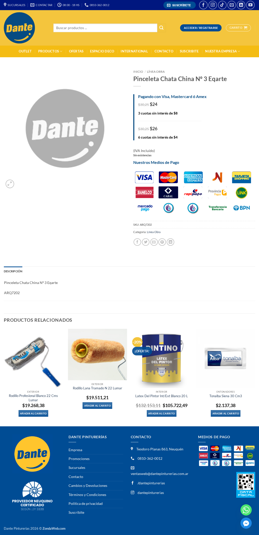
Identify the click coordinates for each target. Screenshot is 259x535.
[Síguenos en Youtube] (250, 5)
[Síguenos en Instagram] (212, 5)
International (134, 51)
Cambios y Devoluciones (88, 485)
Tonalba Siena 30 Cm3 (225, 396)
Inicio (138, 71)
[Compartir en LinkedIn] (170, 242)
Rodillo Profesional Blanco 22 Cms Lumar (33, 398)
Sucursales (77, 467)
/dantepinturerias (151, 483)
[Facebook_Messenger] (246, 523)
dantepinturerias (150, 492)
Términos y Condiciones (87, 494)
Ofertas (76, 51)
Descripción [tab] (13, 271)
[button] (179, 5)
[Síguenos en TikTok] (222, 5)
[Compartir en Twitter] (145, 242)
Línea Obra (156, 71)
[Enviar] (161, 28)
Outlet (25, 51)
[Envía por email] (154, 242)
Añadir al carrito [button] (33, 413)
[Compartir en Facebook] (137, 242)
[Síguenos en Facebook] (203, 5)
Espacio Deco (102, 51)
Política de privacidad (86, 503)
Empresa (75, 450)
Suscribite (189, 51)
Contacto (164, 51)
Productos (48, 51)
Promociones (79, 458)
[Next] (255, 377)
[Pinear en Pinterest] (162, 242)
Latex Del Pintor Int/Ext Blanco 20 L (161, 396)
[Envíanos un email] (231, 5)
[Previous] (4, 377)
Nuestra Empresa (221, 51)
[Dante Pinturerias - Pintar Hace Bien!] (25, 28)
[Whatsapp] (246, 509)
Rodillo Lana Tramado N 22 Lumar (97, 388)
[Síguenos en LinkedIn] (241, 5)
